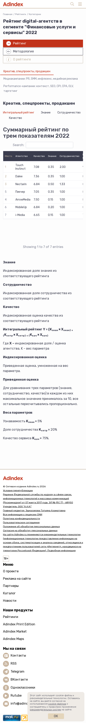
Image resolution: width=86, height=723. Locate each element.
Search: (18, 145)
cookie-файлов (57, 703)
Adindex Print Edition (19, 624)
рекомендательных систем (45, 709)
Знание (46, 112)
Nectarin (21, 184)
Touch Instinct (20, 166)
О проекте (11, 571)
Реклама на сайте (17, 579)
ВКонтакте (19, 679)
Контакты (18, 655)
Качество (15, 118)
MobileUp (21, 207)
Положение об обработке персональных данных (31, 526)
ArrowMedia (22, 199)
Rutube (16, 695)
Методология (23, 51)
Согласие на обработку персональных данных (30, 530)
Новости (9, 601)
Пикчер (20, 192)
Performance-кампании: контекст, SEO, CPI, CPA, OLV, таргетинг (38, 88)
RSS (14, 663)
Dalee (19, 176)
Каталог (9, 593)
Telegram (17, 671)
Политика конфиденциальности (21, 518)
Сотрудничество (69, 112)
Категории (35, 14)
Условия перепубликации (18, 490)
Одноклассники (23, 687)
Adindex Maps (13, 639)
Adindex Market (15, 631)
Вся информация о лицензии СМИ (22, 514)
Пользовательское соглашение (21, 522)
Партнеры (11, 586)
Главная (7, 14)
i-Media (20, 215)
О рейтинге (22, 59)
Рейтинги (20, 14)
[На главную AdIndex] (43, 478)
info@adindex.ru (23, 703)
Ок (56, 716)
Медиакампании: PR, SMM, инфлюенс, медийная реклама (40, 78)
